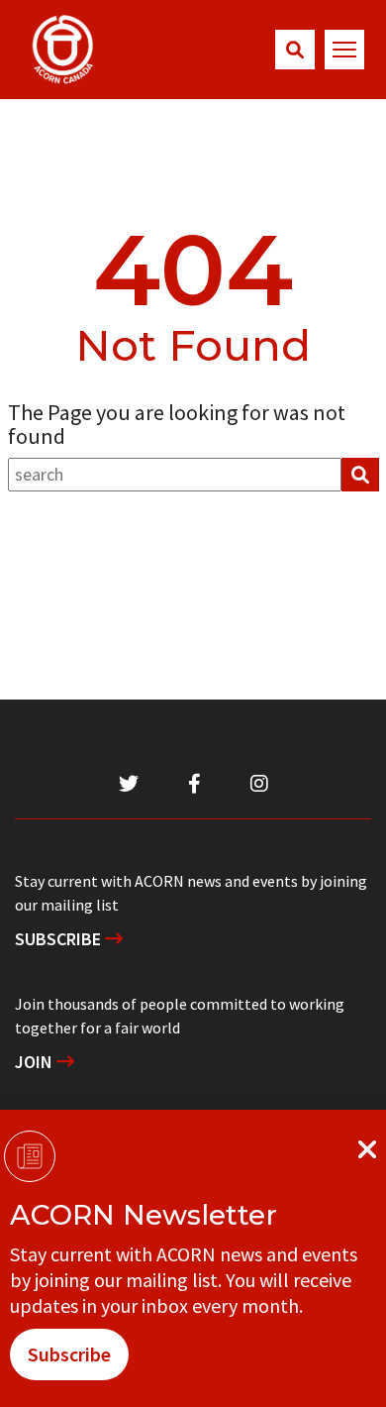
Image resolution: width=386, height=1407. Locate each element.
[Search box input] (174, 475)
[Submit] (360, 475)
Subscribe (60, 938)
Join (35, 1061)
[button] (295, 49)
